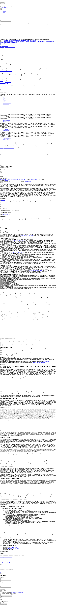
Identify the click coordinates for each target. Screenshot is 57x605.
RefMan (8, 148)
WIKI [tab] (4, 101)
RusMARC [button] (12, 148)
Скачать (9, 82)
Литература (5, 34)
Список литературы (4, 83)
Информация (5, 31)
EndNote (5, 148)
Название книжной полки (6, 166)
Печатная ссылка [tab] (6, 104)
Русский (4, 11)
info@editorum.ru (6, 214)
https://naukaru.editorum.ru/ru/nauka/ (26, 235)
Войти (23, 181)
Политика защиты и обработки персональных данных (15, 179)
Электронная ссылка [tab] (7, 103)
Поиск (1, 5)
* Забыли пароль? (28, 181)
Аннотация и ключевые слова (6, 71)
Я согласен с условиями (6, 592)
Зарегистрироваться (8, 595)
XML (4, 150)
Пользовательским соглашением (27, 1)
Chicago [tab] (4, 100)
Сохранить (6, 167)
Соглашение (2, 179)
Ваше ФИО (2, 577)
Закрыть (2, 167)
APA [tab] (3, 99)
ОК (11, 594)
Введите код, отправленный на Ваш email (8, 593)
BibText (1, 148)
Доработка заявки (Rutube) (5, 562)
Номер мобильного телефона (5, 582)
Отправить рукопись (4, 7)
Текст (4, 33)
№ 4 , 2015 (35, 40)
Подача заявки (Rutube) (4, 560)
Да (0, 572)
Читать (6, 82)
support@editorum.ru (14, 547)
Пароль (1, 602)
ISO (3, 149)
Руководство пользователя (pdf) (6, 557)
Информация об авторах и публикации (7, 47)
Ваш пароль (2, 589)
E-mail (1, 588)
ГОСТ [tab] (4, 97)
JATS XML (4, 156)
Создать (6, 180)
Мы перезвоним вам (4, 551)
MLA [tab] (4, 98)
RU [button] (1, 9)
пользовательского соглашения (17, 592)
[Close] (0, 89)
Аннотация (5, 32)
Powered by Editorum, (35, 179)
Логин (1, 601)
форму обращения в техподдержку (13, 548)
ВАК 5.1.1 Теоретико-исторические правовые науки (10, 43)
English (4, 12)
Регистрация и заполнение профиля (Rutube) (8, 558)
